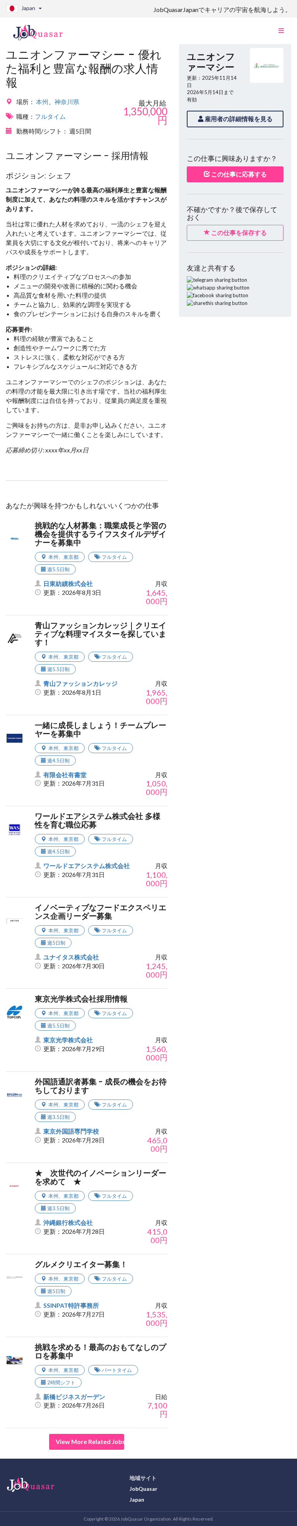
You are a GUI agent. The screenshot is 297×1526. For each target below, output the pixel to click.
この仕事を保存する (238, 232)
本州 (42, 101)
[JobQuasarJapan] (42, 29)
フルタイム (50, 116)
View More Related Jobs (90, 1441)
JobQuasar (143, 1488)
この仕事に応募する (238, 174)
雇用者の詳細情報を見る (238, 118)
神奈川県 (67, 101)
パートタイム (117, 1370)
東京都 (71, 557)
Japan (137, 1499)
